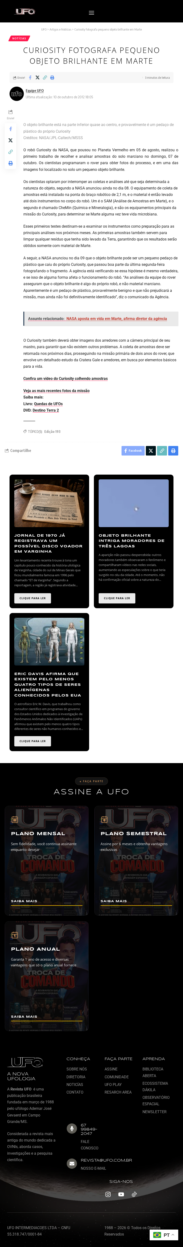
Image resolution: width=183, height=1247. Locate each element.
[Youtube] (121, 1194)
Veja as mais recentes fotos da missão (56, 390)
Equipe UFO (35, 90)
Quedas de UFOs (48, 404)
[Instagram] (108, 1194)
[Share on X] (37, 77)
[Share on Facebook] (30, 77)
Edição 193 (52, 432)
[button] (91, 13)
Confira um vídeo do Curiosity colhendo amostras (65, 378)
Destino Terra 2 (46, 410)
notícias (19, 38)
